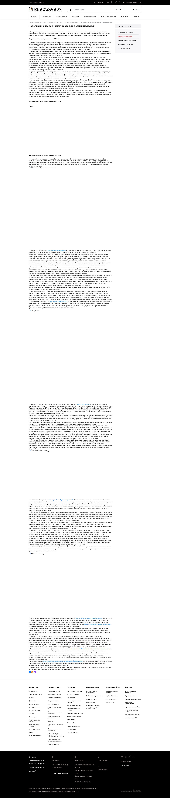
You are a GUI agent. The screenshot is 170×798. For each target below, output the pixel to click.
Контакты (32, 757)
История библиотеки (35, 710)
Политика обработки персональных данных (37, 762)
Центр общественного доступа (73, 701)
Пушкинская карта (72, 732)
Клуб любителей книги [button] (108, 16)
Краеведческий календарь (133, 699)
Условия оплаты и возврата (34, 720)
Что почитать (71, 697)
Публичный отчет (34, 707)
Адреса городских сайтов (132, 707)
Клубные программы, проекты (112, 691)
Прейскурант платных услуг (54, 707)
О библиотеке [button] (46, 16)
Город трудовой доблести (132, 714)
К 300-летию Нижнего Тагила (131, 710)
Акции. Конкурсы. (91, 699)
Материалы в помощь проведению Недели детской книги (92, 707)
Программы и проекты (71, 22)
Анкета (31, 732)
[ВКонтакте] (30, 672)
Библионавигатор (53, 744)
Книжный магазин (53, 704)
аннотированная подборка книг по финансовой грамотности (63, 661)
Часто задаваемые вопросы (34, 725)
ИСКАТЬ (118, 9)
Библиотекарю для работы (55, 22)
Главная (34, 16)
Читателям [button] (75, 16)
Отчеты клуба (110, 702)
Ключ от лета (71, 719)
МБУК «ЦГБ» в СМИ (35, 729)
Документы (32, 701)
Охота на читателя (124, 48)
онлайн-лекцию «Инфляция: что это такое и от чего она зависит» (90, 649)
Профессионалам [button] (90, 16)
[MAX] (35, 672)
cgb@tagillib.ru (102, 769)
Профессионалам (40, 22)
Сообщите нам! (126, 765)
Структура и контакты (35, 694)
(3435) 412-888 (102, 760)
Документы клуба (111, 699)
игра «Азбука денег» (83, 404)
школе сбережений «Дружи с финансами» (97, 624)
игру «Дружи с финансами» (58, 301)
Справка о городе (130, 696)
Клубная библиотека (112, 696)
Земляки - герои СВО (131, 718)
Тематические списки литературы (54, 729)
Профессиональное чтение (127, 40)
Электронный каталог (54, 694)
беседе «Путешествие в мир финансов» (89, 618)
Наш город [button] (124, 16)
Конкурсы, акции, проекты (75, 713)
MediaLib (136, 16)
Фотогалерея (33, 716)
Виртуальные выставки (74, 705)
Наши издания (71, 729)
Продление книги (53, 701)
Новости (31, 697)
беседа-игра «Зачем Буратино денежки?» (60, 500)
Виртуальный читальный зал (55, 725)
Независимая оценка (35, 735)
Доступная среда (34, 704)
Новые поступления (73, 694)
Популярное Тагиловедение (129, 703)
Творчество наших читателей (130, 691)
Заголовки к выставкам (125, 44)
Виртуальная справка (54, 697)
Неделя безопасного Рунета (73, 709)
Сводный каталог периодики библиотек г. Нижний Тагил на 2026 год (56, 735)
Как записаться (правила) (74, 691)
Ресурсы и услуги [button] (61, 16)
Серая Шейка (71, 723)
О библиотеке (33, 691)
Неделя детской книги (73, 726)
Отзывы (31, 713)
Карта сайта (33, 771)
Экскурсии (51, 721)
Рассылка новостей (54, 691)
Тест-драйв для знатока (74, 716)
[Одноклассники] (32, 672)
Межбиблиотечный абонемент (54, 717)
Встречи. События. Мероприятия (92, 691)
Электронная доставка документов (55, 712)
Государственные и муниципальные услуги (55, 740)
